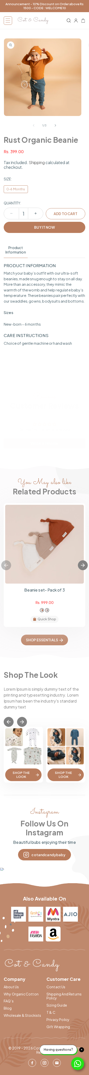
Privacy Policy (57, 1020)
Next (83, 565)
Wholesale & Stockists (22, 1015)
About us (11, 987)
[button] (8, 20)
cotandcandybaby (48, 854)
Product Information (15, 249)
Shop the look (21, 775)
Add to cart (65, 213)
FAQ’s (9, 1001)
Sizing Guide (56, 1005)
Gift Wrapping (58, 1027)
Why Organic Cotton (21, 994)
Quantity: (12, 203)
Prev (9, 722)
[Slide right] (55, 125)
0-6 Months (15, 189)
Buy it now (44, 227)
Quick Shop (47, 619)
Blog (8, 1008)
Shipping (37, 162)
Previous (6, 565)
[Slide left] (33, 125)
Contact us (56, 987)
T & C (50, 1012)
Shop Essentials (42, 640)
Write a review (44, 443)
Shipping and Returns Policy (64, 996)
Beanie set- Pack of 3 (44, 590)
